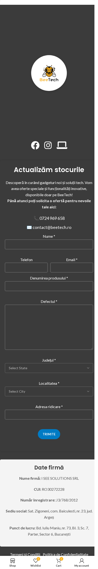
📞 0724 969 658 (49, 218)
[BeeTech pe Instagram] (48, 145)
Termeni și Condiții (25, 554)
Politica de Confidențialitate (65, 554)
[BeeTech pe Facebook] (35, 145)
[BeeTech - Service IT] (62, 145)
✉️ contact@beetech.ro (49, 227)
